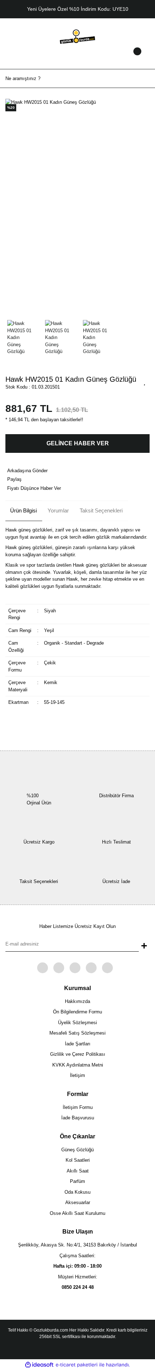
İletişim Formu (78, 1107)
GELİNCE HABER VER (77, 443)
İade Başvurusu (77, 1117)
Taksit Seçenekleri (101, 510)
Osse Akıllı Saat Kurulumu (77, 1213)
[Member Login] (77, 58)
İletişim (77, 1075)
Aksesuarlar (77, 1202)
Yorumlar (58, 510)
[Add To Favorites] (144, 381)
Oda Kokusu (77, 1192)
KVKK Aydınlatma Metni (77, 1065)
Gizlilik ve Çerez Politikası (77, 1054)
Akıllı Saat (78, 1171)
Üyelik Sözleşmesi (77, 1022)
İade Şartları (77, 1043)
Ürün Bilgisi (23, 510)
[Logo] (77, 36)
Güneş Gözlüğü (77, 1149)
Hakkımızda (77, 1001)
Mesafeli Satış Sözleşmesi (77, 1033)
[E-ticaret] (77, 1365)
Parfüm (77, 1181)
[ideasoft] (39, 1365)
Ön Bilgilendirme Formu (77, 1011)
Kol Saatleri (78, 1160)
